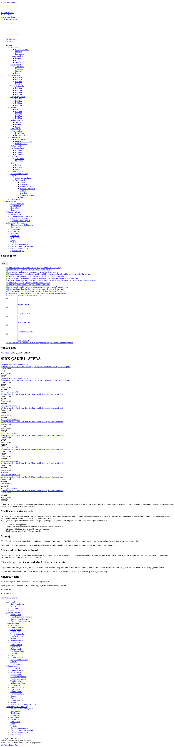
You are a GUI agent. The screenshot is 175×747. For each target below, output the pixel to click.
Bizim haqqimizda (17, 204)
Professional (19, 54)
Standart (18, 62)
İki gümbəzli (20, 135)
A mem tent (19, 150)
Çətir (12, 163)
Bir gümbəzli (20, 133)
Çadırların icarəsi (12, 666)
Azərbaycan (10, 39)
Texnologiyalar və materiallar (21, 216)
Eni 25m (18, 95)
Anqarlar (13, 107)
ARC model (19, 159)
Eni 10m (18, 88)
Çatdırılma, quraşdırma (19, 244)
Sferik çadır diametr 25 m (10, 461)
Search (4, 263)
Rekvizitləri (14, 208)
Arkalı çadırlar (15, 65)
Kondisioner (15, 229)
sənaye (17, 109)
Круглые (18, 167)
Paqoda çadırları (16, 56)
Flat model (19, 161)
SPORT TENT (21, 144)
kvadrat (18, 165)
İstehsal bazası (15, 214)
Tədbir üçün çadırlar (18, 677)
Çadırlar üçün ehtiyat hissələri (21, 246)
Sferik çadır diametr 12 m (10, 406)
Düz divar (24, 193)
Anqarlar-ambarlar (27, 195)
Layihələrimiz (15, 206)
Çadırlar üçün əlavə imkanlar (16, 223)
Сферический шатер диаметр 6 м (14, 364)
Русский (9, 41)
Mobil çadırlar (15, 668)
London (18, 58)
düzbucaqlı (19, 169)
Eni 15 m (18, 80)
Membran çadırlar (17, 148)
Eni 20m (18, 82)
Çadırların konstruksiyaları (20, 221)
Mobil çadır (14, 47)
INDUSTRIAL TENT (23, 142)
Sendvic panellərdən (27, 189)
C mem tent (19, 154)
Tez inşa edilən (25, 186)
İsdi (21, 197)
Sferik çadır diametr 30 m (10, 475)
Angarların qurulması (23, 178)
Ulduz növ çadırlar (17, 687)
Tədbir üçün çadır (17, 86)
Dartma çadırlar (16, 146)
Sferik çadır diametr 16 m (10, 433)
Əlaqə (12, 210)
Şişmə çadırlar (15, 137)
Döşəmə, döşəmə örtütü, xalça (21, 225)
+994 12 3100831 (7, 15)
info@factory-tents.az (9, 19)
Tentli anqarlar (20, 180)
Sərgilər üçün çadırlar (18, 679)
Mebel (12, 240)
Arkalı (22, 182)
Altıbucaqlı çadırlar (17, 683)
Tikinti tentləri (15, 199)
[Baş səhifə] (14, 35)
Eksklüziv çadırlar (17, 172)
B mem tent (19, 152)
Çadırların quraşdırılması (19, 248)
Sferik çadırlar (15, 129)
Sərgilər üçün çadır (17, 97)
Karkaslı (23, 191)
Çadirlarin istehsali (13, 212)
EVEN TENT (20, 139)
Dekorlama (14, 236)
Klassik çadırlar (16, 675)
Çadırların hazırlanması (19, 219)
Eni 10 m (18, 77)
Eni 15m (18, 90)
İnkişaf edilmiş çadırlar (19, 174)
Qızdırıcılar (14, 231)
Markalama (14, 234)
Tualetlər (13, 242)
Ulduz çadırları (16, 131)
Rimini (17, 60)
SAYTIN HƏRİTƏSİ (9, 745)
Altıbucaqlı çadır (16, 120)
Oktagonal (19, 69)
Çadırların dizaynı (17, 251)
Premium (18, 52)
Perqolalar (14, 157)
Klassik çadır (15, 75)
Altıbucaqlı (19, 67)
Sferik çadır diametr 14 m (10, 420)
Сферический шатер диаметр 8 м (14, 378)
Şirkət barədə (11, 201)
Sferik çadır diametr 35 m (10, 489)
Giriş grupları (15, 227)
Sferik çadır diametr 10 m (10, 392)
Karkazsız (24, 184)
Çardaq (13, 696)
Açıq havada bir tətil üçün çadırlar (23, 705)
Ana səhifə (5, 353)
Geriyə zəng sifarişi (8, 17)
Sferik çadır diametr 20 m (10, 447)
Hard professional (22, 50)
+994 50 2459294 (7, 13)
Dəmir (17, 73)
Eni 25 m (18, 84)
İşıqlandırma (15, 238)
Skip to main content (8, 2)
